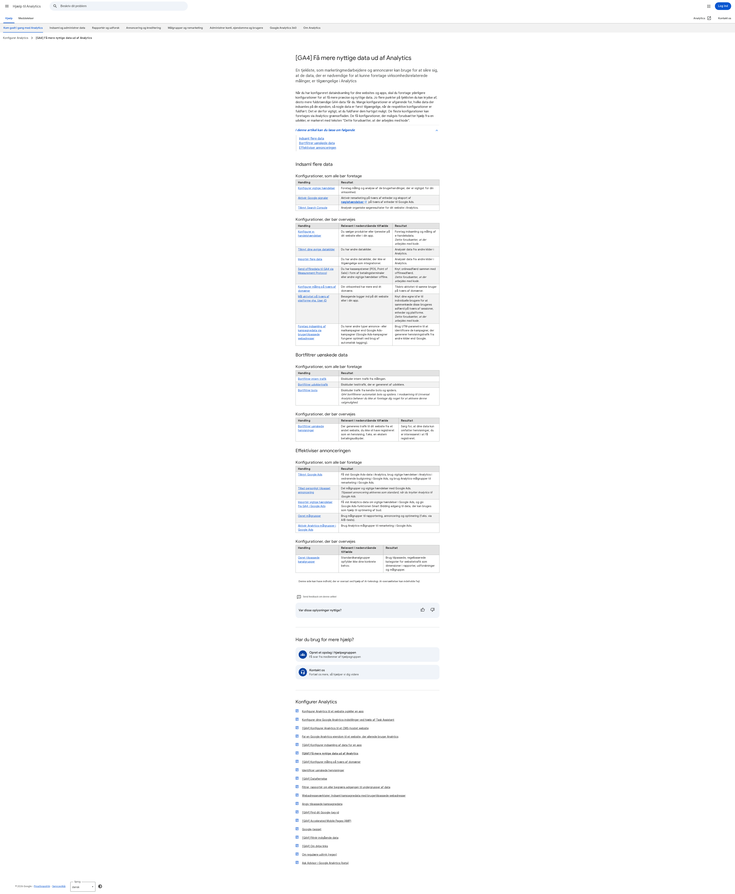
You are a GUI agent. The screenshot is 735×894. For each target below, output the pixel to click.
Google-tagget (311, 829)
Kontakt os (724, 18)
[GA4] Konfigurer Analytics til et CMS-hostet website (335, 728)
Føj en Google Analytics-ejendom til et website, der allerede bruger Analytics (350, 736)
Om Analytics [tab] (311, 27)
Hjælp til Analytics (27, 6)
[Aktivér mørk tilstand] (100, 886)
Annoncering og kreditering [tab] (143, 27)
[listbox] (83, 887)
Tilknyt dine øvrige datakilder (316, 249)
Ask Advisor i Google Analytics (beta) (325, 863)
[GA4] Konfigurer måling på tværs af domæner (331, 762)
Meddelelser (26, 18)
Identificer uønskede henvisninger (323, 770)
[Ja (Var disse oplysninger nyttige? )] (422, 610)
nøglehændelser (352, 202)
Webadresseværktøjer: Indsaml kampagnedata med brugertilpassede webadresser (354, 795)
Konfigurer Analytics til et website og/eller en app (333, 711)
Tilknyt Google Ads (310, 474)
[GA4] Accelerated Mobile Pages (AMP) (326, 821)
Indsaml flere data (311, 139)
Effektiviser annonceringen (317, 148)
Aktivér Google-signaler (313, 198)
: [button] (325, 130)
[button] (6, 6)
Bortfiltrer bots (307, 390)
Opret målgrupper (309, 516)
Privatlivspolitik (42, 886)
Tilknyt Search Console (312, 207)
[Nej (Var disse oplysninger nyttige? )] (432, 610)
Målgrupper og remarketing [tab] (185, 27)
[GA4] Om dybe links (315, 846)
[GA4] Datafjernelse (314, 778)
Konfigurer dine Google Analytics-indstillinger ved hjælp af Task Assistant (348, 720)
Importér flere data (310, 259)
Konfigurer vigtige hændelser (316, 188)
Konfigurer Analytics (316, 702)
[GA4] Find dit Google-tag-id (320, 812)
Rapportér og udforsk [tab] (105, 27)
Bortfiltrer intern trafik (312, 379)
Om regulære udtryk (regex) (319, 854)
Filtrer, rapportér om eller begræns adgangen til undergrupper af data (346, 787)
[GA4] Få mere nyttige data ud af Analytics (330, 753)
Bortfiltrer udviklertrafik (313, 384)
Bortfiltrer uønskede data (317, 143)
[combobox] (124, 6)
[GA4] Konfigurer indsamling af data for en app (332, 745)
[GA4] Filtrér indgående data (320, 837)
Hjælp (9, 18)
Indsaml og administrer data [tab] (67, 27)
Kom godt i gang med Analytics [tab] (23, 27)
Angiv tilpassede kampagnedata (322, 804)
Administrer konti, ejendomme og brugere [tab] (236, 27)
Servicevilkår (59, 886)
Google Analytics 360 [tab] (283, 27)
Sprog (77, 881)
